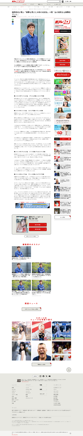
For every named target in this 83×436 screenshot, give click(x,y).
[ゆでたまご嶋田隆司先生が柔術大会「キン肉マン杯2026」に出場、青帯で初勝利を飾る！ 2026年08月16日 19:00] (41, 331)
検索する (59, 1)
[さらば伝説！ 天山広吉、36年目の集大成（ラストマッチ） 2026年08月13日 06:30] (41, 351)
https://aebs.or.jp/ (25, 381)
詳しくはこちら (15, 434)
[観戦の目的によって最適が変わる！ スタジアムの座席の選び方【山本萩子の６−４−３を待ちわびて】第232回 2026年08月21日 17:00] (21, 331)
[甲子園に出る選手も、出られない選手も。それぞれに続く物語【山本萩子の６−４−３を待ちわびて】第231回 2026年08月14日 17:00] (21, 351)
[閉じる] (70, 433)
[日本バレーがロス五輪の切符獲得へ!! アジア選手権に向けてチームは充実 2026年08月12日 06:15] (61, 351)
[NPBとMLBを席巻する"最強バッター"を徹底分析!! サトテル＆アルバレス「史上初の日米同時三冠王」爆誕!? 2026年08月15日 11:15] (61, 331)
